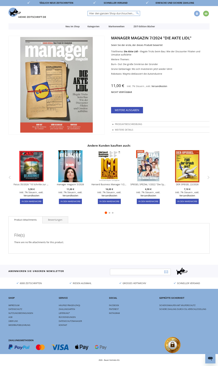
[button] (197, 14)
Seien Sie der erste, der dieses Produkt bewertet (137, 45)
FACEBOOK (114, 305)
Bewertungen (55, 219)
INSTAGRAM (114, 313)
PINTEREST (114, 309)
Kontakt (63, 325)
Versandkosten (159, 86)
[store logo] (27, 13)
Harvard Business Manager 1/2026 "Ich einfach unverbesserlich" (109, 184)
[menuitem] (73, 26)
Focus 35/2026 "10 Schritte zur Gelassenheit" (31, 184)
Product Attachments (25, 219)
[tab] (25, 219)
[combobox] (113, 13)
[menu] (109, 26)
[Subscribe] (166, 272)
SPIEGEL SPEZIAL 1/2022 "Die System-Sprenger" (148, 184)
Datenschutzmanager (70, 321)
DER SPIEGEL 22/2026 (187, 184)
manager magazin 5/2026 (70, 184)
